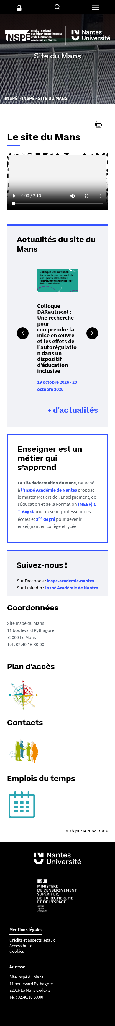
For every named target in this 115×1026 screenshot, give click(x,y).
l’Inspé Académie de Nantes (49, 490)
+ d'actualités (73, 410)
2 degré (45, 519)
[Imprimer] (99, 124)
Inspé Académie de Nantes (71, 588)
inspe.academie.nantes (70, 580)
